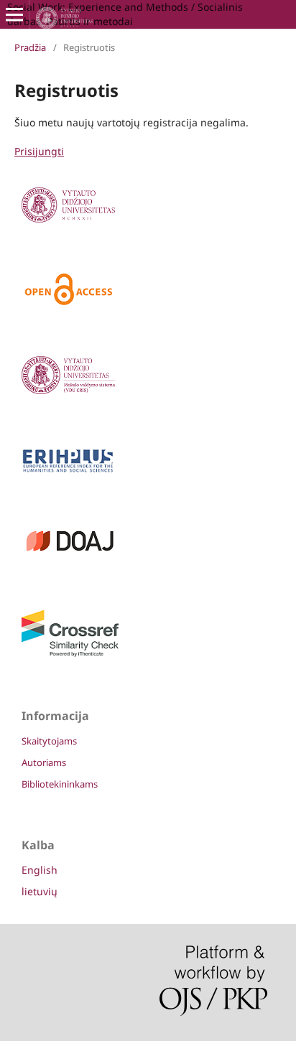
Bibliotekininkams (60, 784)
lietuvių (39, 891)
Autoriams (44, 762)
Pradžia (30, 47)
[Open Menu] (14, 14)
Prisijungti (39, 151)
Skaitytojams (49, 740)
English (39, 870)
